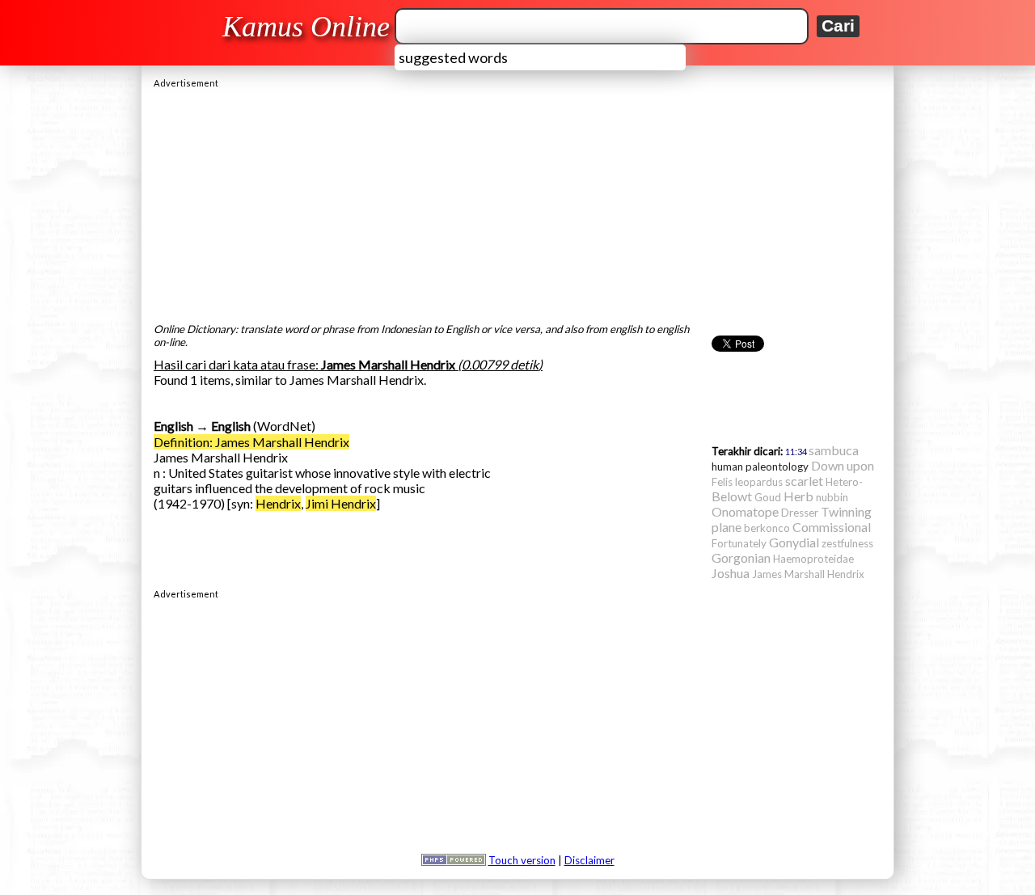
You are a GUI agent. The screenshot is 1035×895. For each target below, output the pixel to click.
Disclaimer (589, 860)
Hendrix (278, 503)
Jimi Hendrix (341, 503)
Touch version (522, 860)
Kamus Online (306, 27)
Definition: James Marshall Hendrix (251, 442)
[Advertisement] (517, 201)
